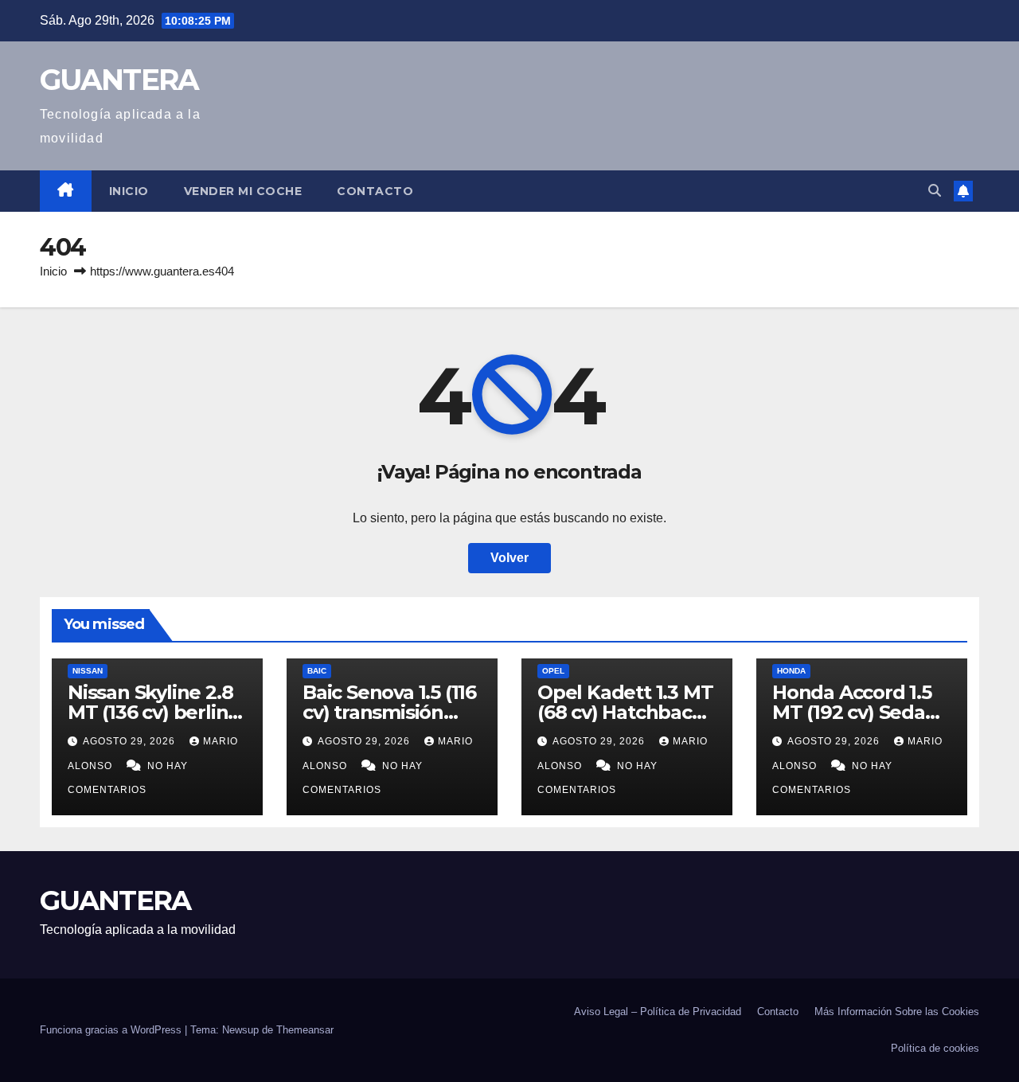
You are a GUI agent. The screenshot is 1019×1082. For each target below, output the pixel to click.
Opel (553, 670)
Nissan (87, 670)
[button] (934, 190)
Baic (316, 670)
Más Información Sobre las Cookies (896, 1012)
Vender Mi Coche (243, 191)
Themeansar (305, 1030)
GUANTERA (119, 79)
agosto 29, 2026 (130, 741)
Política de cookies (935, 1048)
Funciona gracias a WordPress (112, 1030)
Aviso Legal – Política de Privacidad (657, 1012)
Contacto (375, 191)
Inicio (129, 191)
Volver (509, 557)
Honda (791, 670)
